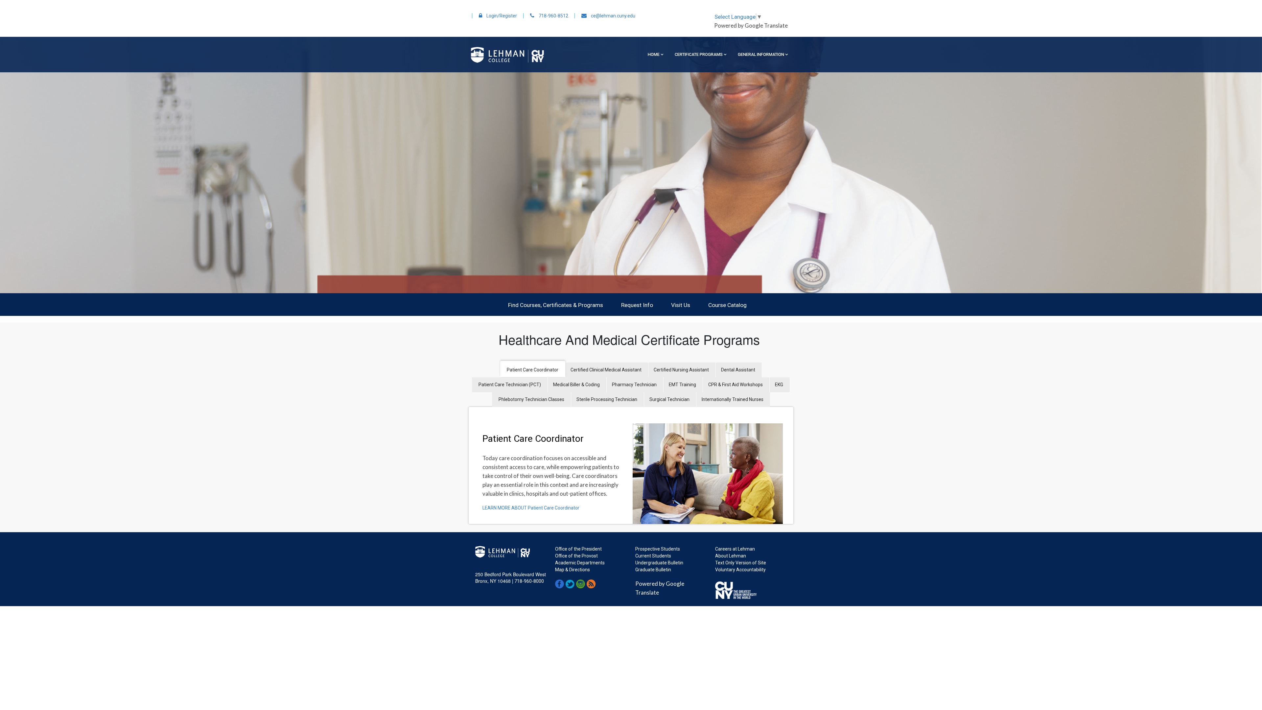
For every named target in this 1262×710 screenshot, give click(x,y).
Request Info (637, 305)
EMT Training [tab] (682, 384)
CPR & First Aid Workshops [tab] (735, 384)
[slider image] (631, 165)
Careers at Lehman (735, 549)
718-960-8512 (553, 15)
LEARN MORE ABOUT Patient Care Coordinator (530, 507)
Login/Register (501, 15)
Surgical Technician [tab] (669, 399)
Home (654, 54)
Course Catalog (727, 305)
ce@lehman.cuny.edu (612, 15)
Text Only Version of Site (740, 562)
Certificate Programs (699, 54)
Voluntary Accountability (740, 569)
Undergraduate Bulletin (659, 562)
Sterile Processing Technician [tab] (606, 399)
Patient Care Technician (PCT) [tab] (510, 384)
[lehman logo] (507, 54)
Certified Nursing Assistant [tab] (681, 369)
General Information (761, 54)
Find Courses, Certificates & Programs (555, 305)
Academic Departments (580, 562)
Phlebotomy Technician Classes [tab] (531, 399)
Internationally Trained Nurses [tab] (732, 399)
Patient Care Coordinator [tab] (532, 369)
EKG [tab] (779, 384)
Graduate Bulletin (653, 569)
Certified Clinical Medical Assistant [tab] (606, 369)
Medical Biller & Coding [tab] (576, 384)
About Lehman (730, 555)
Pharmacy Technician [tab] (634, 384)
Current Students (653, 555)
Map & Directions (572, 569)
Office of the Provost (576, 555)
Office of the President (578, 549)
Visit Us (680, 305)
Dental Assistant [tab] (738, 369)
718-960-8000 (528, 581)
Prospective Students (657, 549)
